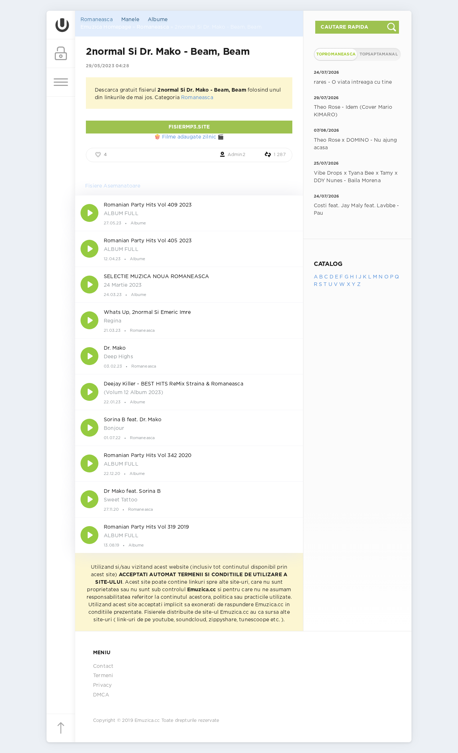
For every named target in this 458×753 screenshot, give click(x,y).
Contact (103, 666)
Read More (189, 213)
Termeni (103, 676)
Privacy (102, 685)
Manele (130, 20)
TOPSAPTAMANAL (379, 54)
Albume (157, 20)
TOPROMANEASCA (336, 54)
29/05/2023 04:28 (107, 66)
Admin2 (236, 155)
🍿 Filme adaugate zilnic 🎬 (189, 137)
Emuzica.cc (147, 721)
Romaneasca (97, 20)
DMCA (101, 695)
